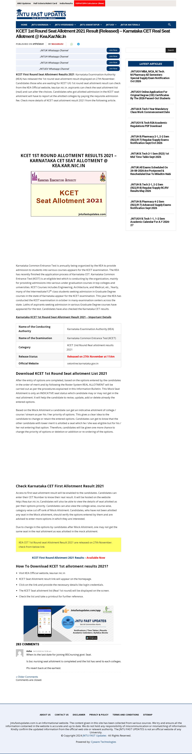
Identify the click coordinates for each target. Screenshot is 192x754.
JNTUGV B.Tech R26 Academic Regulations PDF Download (148, 124)
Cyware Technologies (103, 742)
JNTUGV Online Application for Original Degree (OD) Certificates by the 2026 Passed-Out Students (150, 95)
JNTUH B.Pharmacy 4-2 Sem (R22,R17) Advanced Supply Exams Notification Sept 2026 (150, 205)
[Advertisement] (68, 128)
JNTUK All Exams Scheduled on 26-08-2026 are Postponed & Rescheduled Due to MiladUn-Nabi (150, 170)
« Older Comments (27, 676)
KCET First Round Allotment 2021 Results (58, 557)
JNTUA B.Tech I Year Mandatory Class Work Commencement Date (150, 110)
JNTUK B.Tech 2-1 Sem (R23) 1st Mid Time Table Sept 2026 (149, 155)
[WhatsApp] (71, 44)
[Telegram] (78, 44)
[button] (169, 24)
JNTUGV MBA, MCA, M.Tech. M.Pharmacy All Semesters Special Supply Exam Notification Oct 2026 (149, 76)
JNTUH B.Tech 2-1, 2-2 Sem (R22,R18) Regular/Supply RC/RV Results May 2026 (149, 187)
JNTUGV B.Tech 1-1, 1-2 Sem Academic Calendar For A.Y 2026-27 (150, 222)
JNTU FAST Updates (94, 735)
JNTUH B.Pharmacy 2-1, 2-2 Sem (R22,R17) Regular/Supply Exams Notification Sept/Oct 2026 (149, 140)
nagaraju (57, 44)
